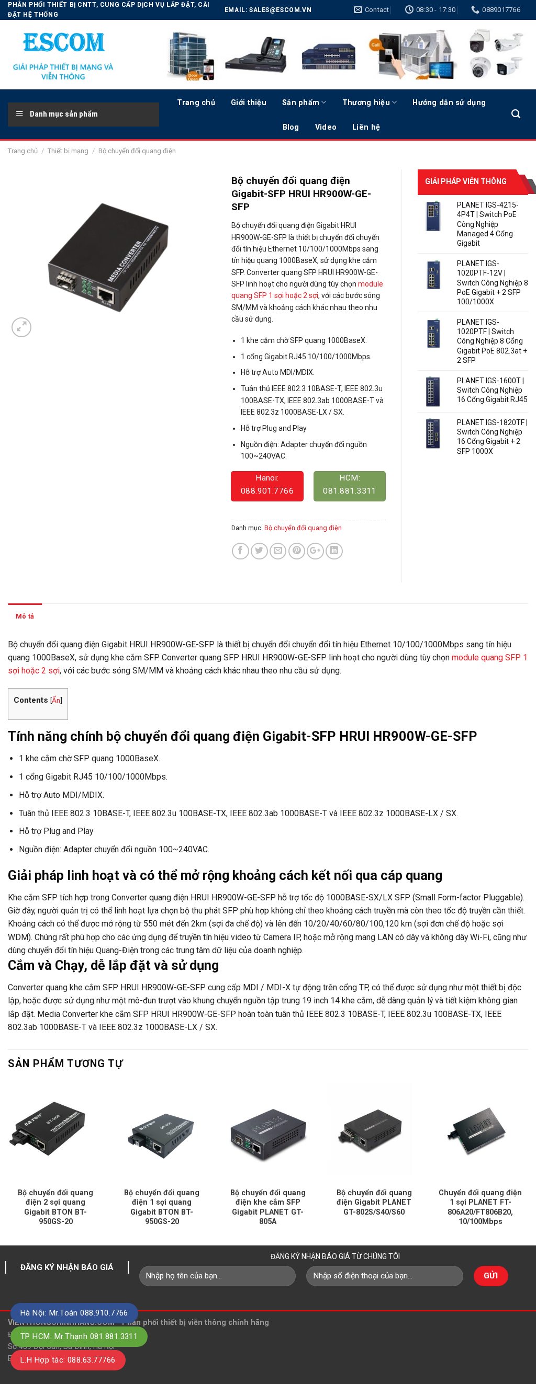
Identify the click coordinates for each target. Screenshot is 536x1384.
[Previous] (8, 1163)
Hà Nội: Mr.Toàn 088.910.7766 (74, 1313)
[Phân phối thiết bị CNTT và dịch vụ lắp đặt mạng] (76, 54)
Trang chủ (196, 102)
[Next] (527, 1163)
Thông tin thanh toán (82, 616)
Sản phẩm (300, 102)
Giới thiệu (248, 102)
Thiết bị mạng (68, 151)
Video (326, 127)
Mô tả (25, 616)
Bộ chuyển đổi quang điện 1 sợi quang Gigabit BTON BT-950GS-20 (161, 1207)
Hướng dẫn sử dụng (449, 102)
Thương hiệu (366, 102)
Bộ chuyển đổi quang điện (137, 151)
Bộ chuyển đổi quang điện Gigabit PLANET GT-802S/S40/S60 (374, 1202)
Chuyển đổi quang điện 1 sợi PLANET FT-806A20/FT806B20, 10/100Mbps (480, 1207)
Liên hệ (366, 127)
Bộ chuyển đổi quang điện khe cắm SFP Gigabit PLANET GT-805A (268, 1207)
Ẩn (56, 700)
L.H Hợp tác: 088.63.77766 (68, 1360)
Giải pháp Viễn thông (466, 181)
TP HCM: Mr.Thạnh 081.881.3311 (79, 1336)
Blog (291, 127)
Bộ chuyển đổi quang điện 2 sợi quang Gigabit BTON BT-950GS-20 (55, 1207)
